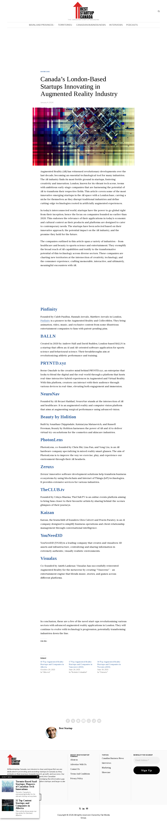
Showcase (45, 71)
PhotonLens (51, 439)
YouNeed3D (51, 535)
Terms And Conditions (80, 774)
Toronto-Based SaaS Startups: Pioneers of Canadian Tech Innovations (26, 785)
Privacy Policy (76, 778)
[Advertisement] (83, 47)
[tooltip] (68, 721)
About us (74, 760)
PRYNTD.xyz (53, 363)
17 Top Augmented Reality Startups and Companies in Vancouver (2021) (80, 664)
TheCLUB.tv (52, 489)
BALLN (48, 336)
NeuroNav (50, 394)
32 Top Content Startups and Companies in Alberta (23, 804)
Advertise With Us (78, 764)
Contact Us (75, 769)
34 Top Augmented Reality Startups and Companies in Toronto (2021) (109, 664)
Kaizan (47, 512)
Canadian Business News (113, 758)
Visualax (48, 558)
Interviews (106, 763)
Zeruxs (47, 466)
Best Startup (65, 728)
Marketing (106, 768)
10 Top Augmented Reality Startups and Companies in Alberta (52, 664)
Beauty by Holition (58, 417)
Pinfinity (48, 309)
